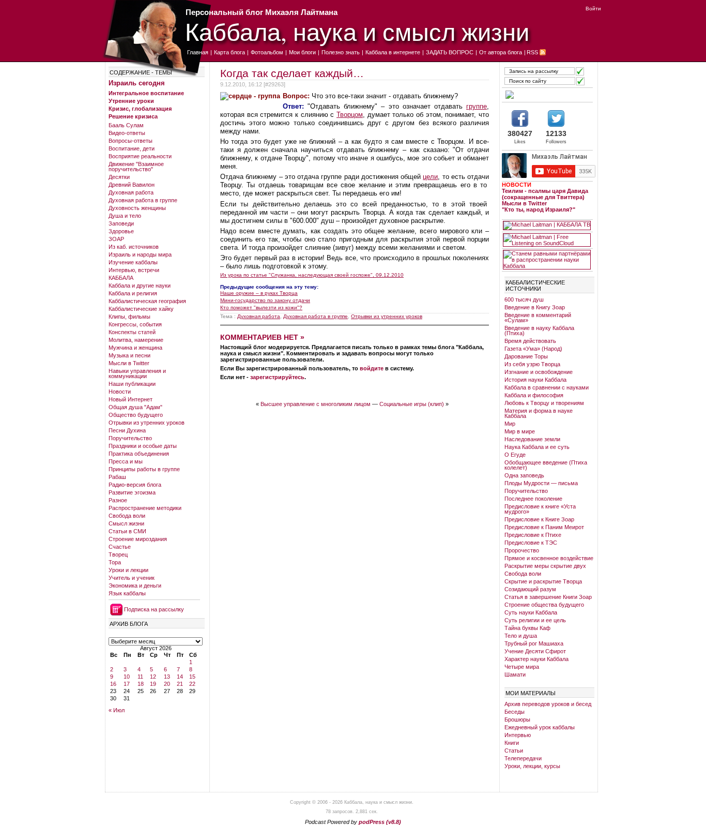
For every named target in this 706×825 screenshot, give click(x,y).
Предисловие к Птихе (532, 534)
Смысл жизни (126, 523)
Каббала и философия (533, 395)
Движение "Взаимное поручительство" (136, 166)
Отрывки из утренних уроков (147, 422)
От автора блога (500, 52)
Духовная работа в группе (143, 200)
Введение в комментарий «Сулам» (537, 317)
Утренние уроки (131, 101)
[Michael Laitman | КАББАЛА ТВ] (547, 225)
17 (127, 684)
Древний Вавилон (132, 185)
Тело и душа (520, 635)
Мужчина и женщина (135, 347)
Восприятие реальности (140, 156)
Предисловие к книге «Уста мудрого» (540, 509)
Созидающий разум (530, 589)
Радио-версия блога (135, 485)
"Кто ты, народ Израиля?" (538, 209)
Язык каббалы (127, 593)
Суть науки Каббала (530, 612)
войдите (371, 368)
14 (180, 676)
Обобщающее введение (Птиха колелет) (545, 465)
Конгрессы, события (135, 324)
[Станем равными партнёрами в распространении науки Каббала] (547, 259)
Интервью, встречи (134, 270)
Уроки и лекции (128, 570)
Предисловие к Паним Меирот (544, 527)
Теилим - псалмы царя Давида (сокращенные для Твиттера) (545, 194)
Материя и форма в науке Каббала (538, 413)
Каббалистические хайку (141, 309)
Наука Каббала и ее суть (537, 446)
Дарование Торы (526, 356)
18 (140, 684)
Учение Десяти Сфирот (535, 651)
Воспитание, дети (132, 148)
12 (153, 676)
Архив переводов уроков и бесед (547, 704)
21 (180, 684)
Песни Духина (127, 430)
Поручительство (130, 438)
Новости (120, 391)
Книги (511, 742)
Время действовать (530, 340)
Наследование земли (532, 439)
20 (167, 684)
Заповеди (121, 223)
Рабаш (117, 477)
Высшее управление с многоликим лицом (315, 404)
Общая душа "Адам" (135, 407)
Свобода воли (127, 516)
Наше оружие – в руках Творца (259, 293)
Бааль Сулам (126, 125)
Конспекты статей (132, 332)
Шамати (515, 674)
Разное (118, 500)
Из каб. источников (134, 247)
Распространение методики (145, 508)
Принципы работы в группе (144, 469)
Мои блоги (302, 52)
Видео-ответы (127, 133)
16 (113, 684)
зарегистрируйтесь (277, 377)
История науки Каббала (535, 379)
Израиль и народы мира (140, 254)
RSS (532, 52)
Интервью (517, 735)
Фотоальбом (267, 52)
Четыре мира (521, 666)
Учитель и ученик (132, 578)
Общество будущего (136, 415)
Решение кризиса (133, 116)
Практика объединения (139, 454)
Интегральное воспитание (146, 93)
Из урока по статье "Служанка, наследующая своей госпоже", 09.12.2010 (312, 275)
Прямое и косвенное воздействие (548, 558)
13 (167, 676)
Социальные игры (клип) (411, 404)
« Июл (117, 710)
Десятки (119, 177)
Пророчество (521, 550)
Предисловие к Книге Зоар (539, 519)
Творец (118, 554)
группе (476, 106)
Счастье (120, 547)
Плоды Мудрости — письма (541, 483)
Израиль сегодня (137, 83)
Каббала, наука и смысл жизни (357, 31)
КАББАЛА (121, 278)
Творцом (349, 114)
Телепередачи (523, 758)
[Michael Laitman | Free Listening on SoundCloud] (547, 240)
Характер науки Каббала (536, 659)
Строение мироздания (138, 539)
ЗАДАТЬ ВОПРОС (449, 52)
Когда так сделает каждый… (292, 73)
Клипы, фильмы (129, 316)
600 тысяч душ (524, 299)
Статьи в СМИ (127, 531)
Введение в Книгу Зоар (534, 307)
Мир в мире (519, 431)
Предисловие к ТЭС (530, 542)
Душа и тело (125, 216)
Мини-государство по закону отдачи (265, 300)
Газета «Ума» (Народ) (533, 348)
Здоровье (121, 231)
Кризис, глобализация (140, 109)
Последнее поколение (533, 498)
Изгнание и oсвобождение (538, 371)
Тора (115, 562)
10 (127, 676)
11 (140, 676)
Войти (593, 8)
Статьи (513, 750)
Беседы (514, 711)
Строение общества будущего (544, 604)
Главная (197, 52)
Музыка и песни (129, 355)
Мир (509, 423)
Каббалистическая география (147, 301)
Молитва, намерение (136, 340)
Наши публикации (132, 384)
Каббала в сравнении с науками (546, 387)
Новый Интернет (130, 399)
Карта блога (229, 52)
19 (153, 684)
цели (430, 177)
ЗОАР (116, 239)
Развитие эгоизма (132, 492)
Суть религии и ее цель (535, 620)
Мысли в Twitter (129, 363)
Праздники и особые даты (143, 446)
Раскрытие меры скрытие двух (545, 565)
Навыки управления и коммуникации (137, 373)
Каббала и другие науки (140, 285)
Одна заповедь (524, 475)
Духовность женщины (137, 208)
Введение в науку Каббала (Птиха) (539, 330)
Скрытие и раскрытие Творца (543, 581)
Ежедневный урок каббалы (539, 727)
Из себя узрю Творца (532, 364)
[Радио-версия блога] (547, 94)
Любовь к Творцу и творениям (544, 403)
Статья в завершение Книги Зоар (548, 596)
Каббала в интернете (392, 52)
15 (192, 676)
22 (192, 684)
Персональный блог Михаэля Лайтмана (261, 12)
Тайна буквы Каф (527, 628)
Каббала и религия (133, 293)
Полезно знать (340, 52)
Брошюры (517, 719)
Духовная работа (131, 192)
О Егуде (515, 454)
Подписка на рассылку (154, 609)
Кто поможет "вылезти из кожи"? (261, 307)
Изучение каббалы (133, 262)
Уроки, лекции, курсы (532, 766)
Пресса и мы (126, 461)
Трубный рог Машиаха (533, 643)
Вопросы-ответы (130, 141)
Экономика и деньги (135, 585)
